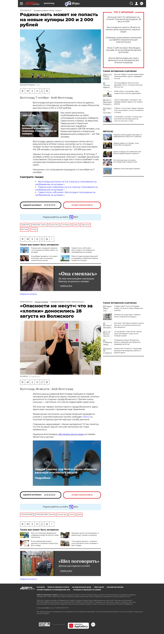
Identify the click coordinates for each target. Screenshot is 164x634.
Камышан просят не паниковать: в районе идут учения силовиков (85, 534)
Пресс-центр (99, 587)
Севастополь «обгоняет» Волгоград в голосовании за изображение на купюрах (83, 250)
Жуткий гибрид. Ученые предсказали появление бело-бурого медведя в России (129, 76)
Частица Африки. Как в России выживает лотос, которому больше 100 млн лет (128, 85)
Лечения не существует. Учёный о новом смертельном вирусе (127, 316)
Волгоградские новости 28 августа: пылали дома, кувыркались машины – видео (123, 29)
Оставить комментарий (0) (82, 205)
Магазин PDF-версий (115, 587)
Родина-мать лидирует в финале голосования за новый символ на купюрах (44, 250)
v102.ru (86, 417)
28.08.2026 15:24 (26, 302)
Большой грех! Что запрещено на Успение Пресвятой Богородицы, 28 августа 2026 (123, 19)
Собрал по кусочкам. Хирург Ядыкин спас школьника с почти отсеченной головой (129, 110)
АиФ (38, 85)
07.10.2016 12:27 (25, 10)
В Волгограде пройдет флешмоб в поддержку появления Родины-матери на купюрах (84, 258)
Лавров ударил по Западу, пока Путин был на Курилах (126, 144)
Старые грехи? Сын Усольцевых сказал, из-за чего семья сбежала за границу (128, 308)
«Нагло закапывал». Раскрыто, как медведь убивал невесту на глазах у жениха (128, 102)
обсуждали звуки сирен (71, 434)
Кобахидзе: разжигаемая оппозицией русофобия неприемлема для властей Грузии (123, 40)
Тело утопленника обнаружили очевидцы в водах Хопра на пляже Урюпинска (44, 535)
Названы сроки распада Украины (126, 169)
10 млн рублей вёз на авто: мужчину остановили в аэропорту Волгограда (44, 543)
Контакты (41, 587)
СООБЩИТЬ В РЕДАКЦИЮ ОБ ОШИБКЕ (87, 590)
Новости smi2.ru (28, 294)
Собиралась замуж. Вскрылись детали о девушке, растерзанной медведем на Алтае (127, 342)
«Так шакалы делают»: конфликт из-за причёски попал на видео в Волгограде (84, 543)
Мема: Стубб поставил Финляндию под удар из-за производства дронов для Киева (123, 50)
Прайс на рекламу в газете (58, 587)
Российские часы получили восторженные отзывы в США (125, 161)
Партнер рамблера (59, 624)
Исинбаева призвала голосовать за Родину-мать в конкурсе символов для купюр (44, 258)
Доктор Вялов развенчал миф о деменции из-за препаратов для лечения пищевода (123, 60)
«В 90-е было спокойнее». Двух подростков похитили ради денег (127, 92)
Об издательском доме (81, 587)
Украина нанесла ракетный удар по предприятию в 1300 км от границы (127, 135)
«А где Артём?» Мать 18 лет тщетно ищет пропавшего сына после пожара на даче (128, 334)
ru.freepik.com (34, 376)
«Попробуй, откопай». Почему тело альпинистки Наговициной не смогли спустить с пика (128, 119)
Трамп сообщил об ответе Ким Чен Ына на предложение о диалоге (127, 152)
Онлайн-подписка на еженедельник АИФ (53, 590)
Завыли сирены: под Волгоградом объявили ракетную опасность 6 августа (66, 471)
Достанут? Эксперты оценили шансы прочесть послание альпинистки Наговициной (129, 325)
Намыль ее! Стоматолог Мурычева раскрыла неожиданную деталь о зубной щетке (128, 351)
